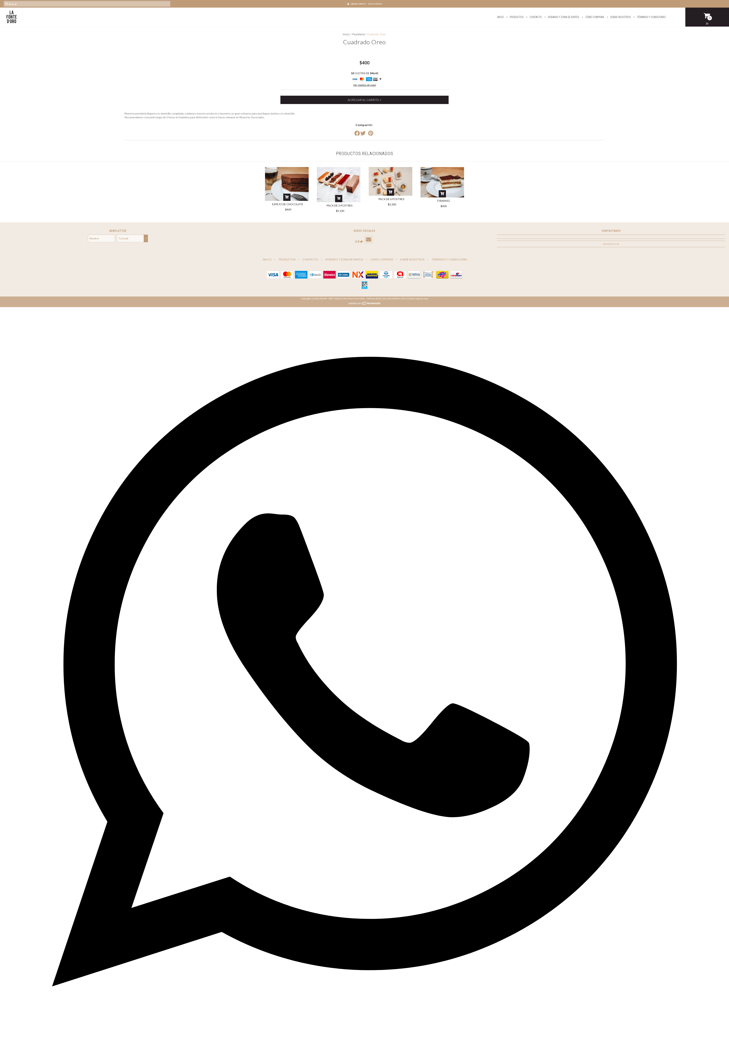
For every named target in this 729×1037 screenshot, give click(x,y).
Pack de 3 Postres (340, 205)
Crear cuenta (357, 4)
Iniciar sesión (375, 4)
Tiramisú (443, 200)
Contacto (535, 17)
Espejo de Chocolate (287, 204)
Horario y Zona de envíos (563, 17)
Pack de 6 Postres (391, 199)
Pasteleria (358, 34)
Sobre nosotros (620, 17)
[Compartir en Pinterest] (370, 133)
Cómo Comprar (594, 17)
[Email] (368, 240)
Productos (516, 17)
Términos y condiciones (651, 17)
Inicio (500, 17)
